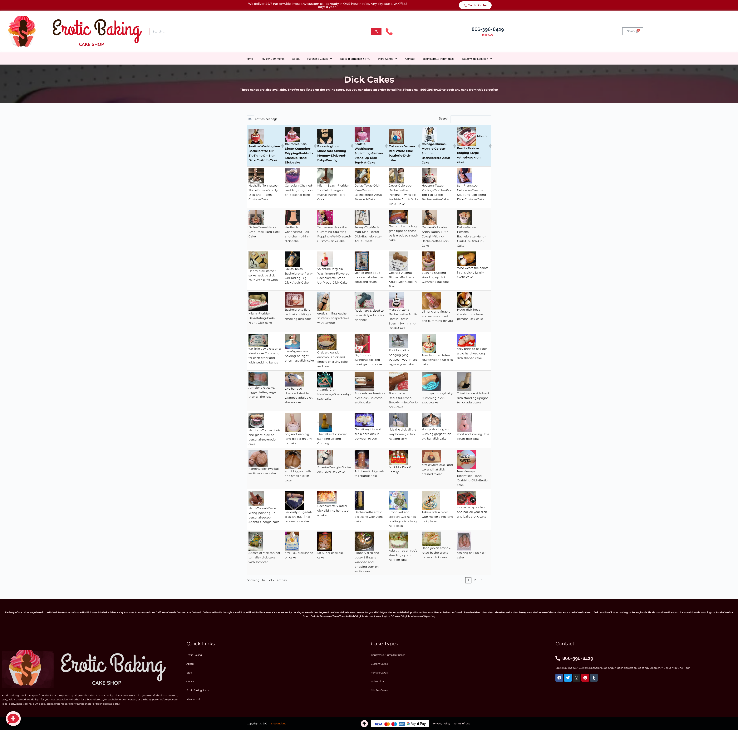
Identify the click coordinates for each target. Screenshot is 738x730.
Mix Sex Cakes (379, 690)
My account (193, 699)
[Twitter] (568, 678)
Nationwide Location (475, 58)
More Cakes (385, 58)
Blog (189, 672)
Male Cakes (377, 681)
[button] (281, 146)
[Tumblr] (594, 678)
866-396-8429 (488, 29)
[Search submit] (376, 31)
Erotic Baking (194, 655)
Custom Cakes (379, 663)
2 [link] (475, 580)
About (296, 58)
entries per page (266, 119)
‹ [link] (461, 580)
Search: (444, 118)
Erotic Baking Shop (197, 690)
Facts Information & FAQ (355, 58)
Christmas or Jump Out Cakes (388, 655)
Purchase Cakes (317, 58)
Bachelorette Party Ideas (438, 58)
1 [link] (468, 580)
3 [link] (481, 580)
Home (249, 58)
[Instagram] (576, 678)
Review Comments (272, 58)
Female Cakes (379, 672)
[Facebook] (559, 678)
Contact (410, 58)
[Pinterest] (585, 678)
